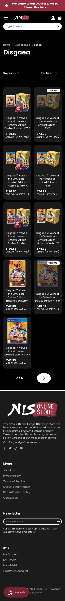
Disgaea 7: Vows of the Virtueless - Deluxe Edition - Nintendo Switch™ (17, 286)
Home (7, 45)
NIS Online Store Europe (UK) (32, 589)
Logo (21, 18)
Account (53, 18)
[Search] (58, 26)
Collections (21, 45)
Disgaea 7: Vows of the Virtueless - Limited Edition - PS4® (48, 172)
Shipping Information (16, 487)
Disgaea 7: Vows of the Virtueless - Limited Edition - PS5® (48, 114)
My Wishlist (10, 565)
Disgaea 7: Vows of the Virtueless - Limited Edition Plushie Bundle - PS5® (17, 114)
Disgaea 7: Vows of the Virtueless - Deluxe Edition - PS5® (48, 286)
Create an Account (15, 571)
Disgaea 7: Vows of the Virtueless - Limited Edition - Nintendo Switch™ (48, 229)
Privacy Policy (12, 476)
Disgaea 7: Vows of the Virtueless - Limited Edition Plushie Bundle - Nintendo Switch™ (17, 229)
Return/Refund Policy (16, 492)
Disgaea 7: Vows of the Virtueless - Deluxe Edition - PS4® (17, 343)
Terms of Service (14, 481)
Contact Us (10, 498)
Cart (60, 18)
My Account (11, 554)
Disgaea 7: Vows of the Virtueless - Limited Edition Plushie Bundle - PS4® (17, 172)
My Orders (9, 560)
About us (9, 470)
